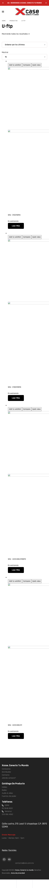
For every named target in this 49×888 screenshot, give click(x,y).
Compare (26, 65)
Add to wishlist (15, 65)
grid (5, 40)
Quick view (36, 65)
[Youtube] (9, 859)
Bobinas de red (14, 61)
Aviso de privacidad (18, 873)
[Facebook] (4, 859)
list (10, 40)
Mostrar (5, 52)
